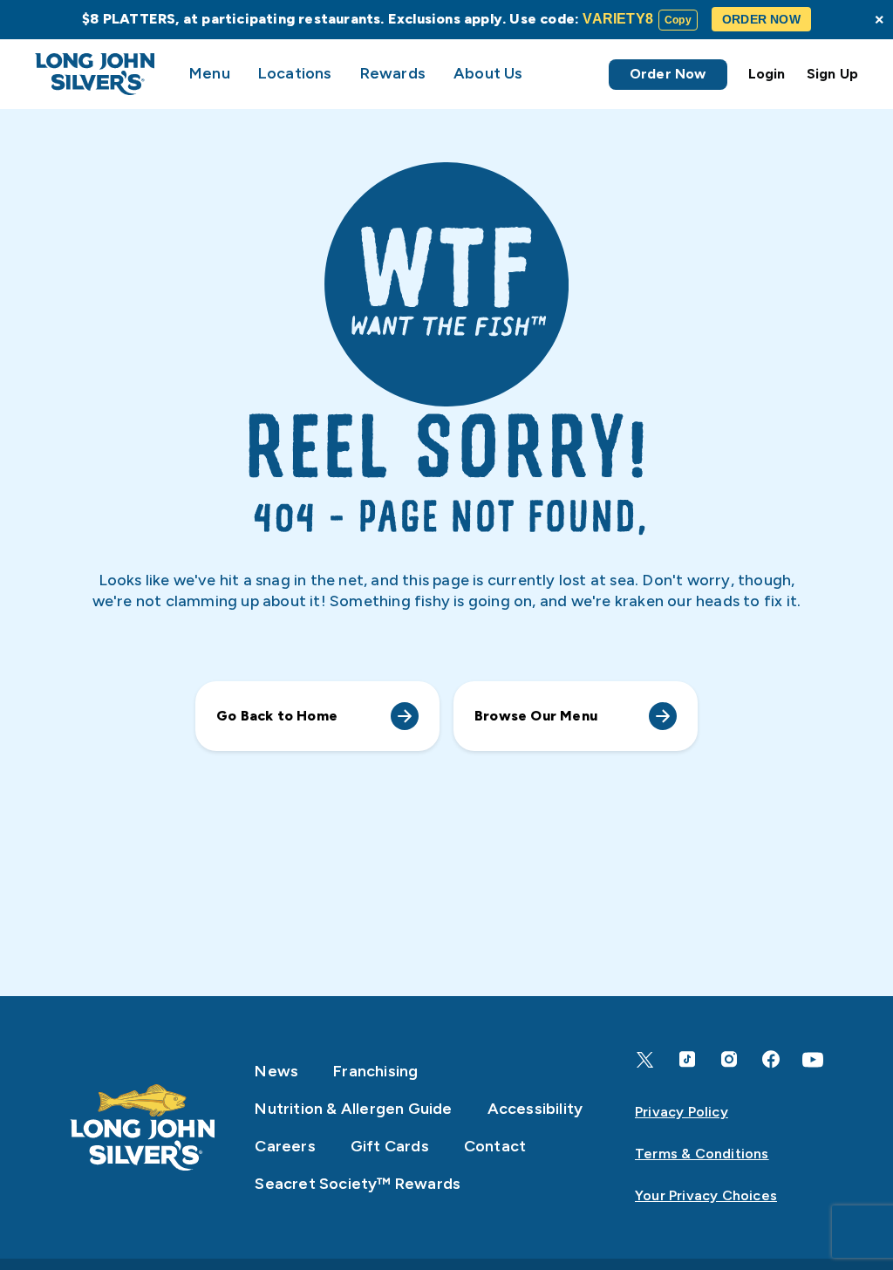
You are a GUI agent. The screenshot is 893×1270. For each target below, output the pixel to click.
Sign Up (832, 73)
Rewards (393, 73)
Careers (285, 1146)
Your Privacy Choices (706, 1195)
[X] (645, 1059)
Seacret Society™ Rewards (357, 1183)
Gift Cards (390, 1146)
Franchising (375, 1071)
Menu (209, 73)
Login (767, 73)
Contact (495, 1146)
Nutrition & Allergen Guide (353, 1108)
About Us (488, 73)
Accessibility (535, 1108)
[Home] (143, 1127)
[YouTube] (812, 1060)
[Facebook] (770, 1059)
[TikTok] (687, 1059)
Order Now (668, 73)
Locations (295, 73)
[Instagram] (729, 1059)
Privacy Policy (681, 1111)
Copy (678, 20)
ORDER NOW (761, 19)
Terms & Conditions (702, 1153)
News (276, 1071)
